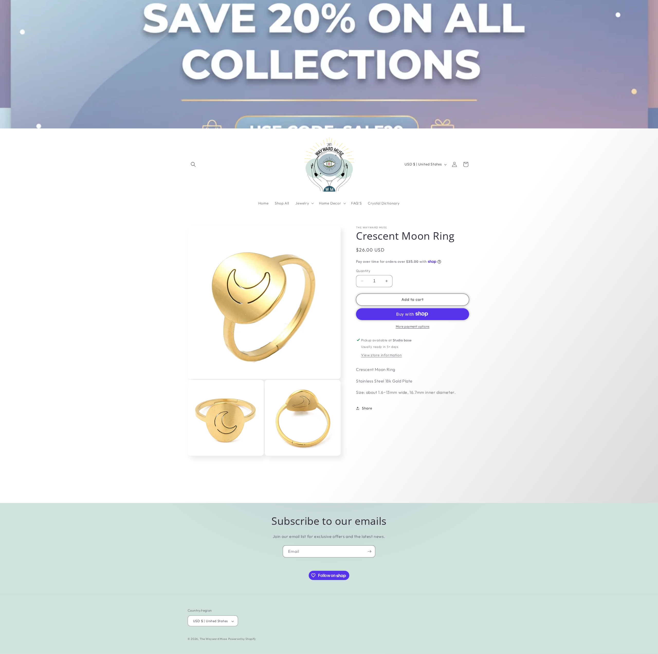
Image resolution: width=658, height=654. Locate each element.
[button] (193, 164)
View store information (381, 354)
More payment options (412, 326)
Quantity (363, 271)
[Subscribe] (369, 551)
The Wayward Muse (213, 639)
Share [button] (367, 408)
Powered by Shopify (242, 639)
